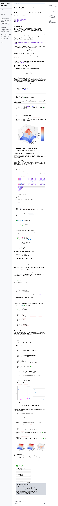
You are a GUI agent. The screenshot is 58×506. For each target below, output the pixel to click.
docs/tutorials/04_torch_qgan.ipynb (27, 4)
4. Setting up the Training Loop (52, 16)
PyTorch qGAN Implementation (5, 24)
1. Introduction (50, 5)
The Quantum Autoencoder (4, 38)
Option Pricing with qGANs (23, 62)
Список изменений (3, 41)
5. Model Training (51, 21)
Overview (2, 11)
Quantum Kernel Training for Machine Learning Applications (6, 30)
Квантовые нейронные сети (5, 17)
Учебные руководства (4, 15)
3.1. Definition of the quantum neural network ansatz (53, 10)
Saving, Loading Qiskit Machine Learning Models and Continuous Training (5, 32)
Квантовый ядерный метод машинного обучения (5, 23)
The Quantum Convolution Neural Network (5, 36)
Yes (23, 501)
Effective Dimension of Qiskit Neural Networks (6, 34)
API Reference (3, 39)
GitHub (2, 42)
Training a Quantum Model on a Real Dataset (6, 21)
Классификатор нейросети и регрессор (5, 19)
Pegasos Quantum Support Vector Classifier (5, 28)
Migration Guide (3, 14)
